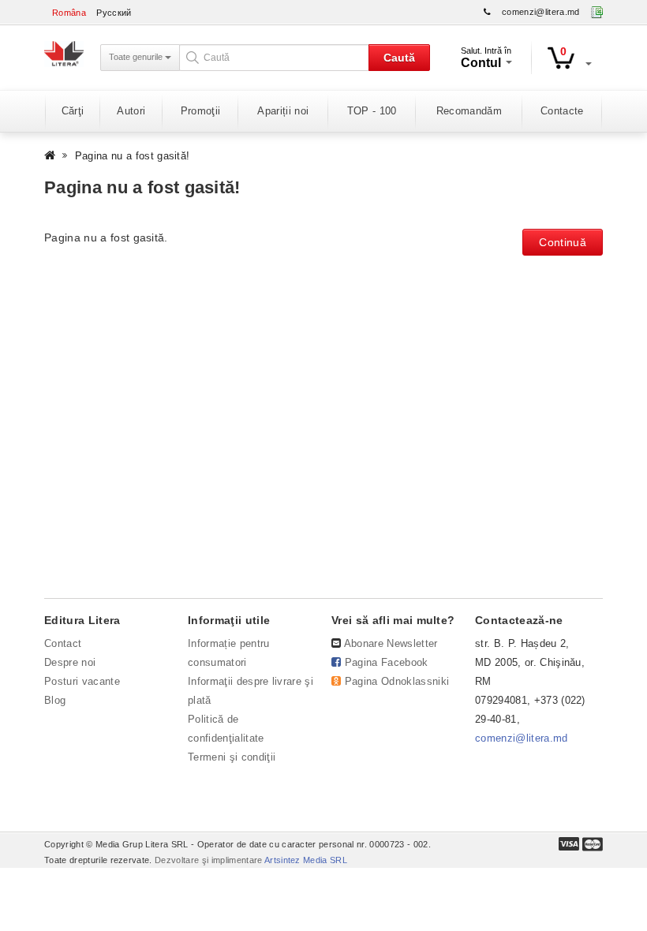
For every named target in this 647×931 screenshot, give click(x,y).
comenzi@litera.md (541, 12)
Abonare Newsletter (391, 643)
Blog (54, 700)
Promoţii (201, 111)
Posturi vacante (82, 681)
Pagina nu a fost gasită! (132, 156)
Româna (69, 12)
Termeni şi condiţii (231, 757)
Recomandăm (469, 111)
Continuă (562, 242)
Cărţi (73, 111)
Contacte (562, 111)
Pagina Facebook (386, 662)
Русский (113, 12)
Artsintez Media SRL (305, 860)
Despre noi (69, 662)
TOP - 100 (372, 111)
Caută (399, 57)
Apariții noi (283, 111)
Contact (62, 643)
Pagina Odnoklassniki (397, 681)
